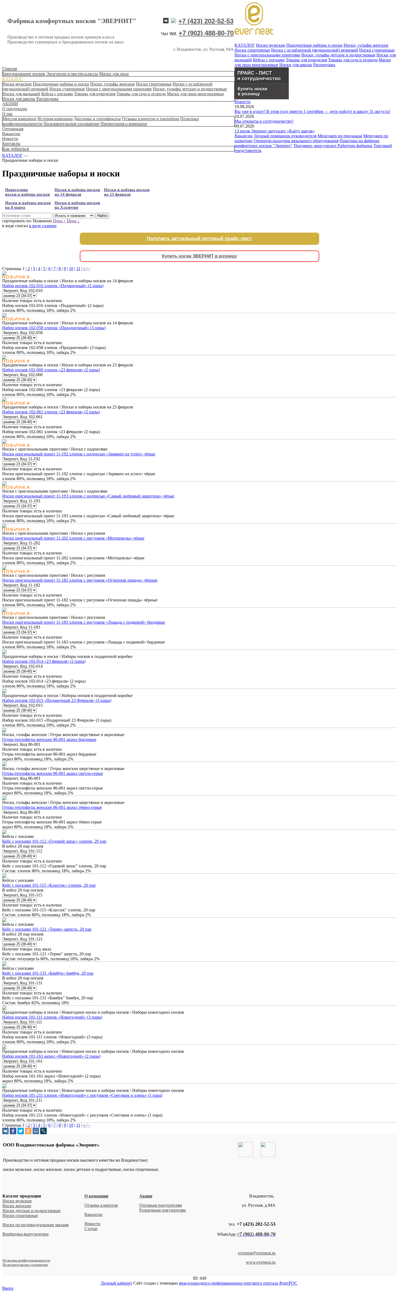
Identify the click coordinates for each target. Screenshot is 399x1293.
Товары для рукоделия (94, 93)
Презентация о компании (123, 123)
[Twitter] (20, 1131)
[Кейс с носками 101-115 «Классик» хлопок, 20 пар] (4, 876)
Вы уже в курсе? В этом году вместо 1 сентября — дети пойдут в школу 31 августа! (312, 111)
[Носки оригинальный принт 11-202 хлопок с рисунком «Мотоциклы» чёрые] (4, 526)
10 (71, 268)
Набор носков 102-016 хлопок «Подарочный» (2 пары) (52, 285)
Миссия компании (19, 118)
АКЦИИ (10, 104)
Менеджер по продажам (340, 136)
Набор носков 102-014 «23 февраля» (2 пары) (44, 661)
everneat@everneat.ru (257, 1253)
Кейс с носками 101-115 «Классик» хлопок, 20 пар (49, 885)
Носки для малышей (21, 93)
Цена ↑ (59, 220)
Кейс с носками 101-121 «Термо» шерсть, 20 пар (46, 929)
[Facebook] (13, 1131)
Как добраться (15, 148)
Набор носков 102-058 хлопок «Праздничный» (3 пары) (54, 327)
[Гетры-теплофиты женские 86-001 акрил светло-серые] (4, 764)
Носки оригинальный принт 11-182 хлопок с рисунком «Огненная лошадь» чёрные (79, 580)
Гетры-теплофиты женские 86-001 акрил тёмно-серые (52, 807)
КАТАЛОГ (12, 79)
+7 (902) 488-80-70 (206, 33)
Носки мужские (17, 84)
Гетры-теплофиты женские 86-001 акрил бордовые (49, 739)
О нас (7, 113)
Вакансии (11, 133)
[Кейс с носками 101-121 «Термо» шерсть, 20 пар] (4, 920)
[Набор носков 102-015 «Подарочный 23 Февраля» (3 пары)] (4, 691)
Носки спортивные (154, 84)
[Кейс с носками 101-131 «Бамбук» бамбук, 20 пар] (4, 964)
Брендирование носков (23, 73)
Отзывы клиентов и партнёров (150, 118)
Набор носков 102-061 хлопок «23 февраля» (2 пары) (51, 412)
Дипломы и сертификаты (97, 118)
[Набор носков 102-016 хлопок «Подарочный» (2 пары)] (4, 274)
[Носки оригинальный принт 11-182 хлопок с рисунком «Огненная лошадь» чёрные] (4, 568)
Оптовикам (12, 128)
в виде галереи (42, 225)
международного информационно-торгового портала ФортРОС (238, 1283)
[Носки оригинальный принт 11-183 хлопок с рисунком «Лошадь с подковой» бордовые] (4, 610)
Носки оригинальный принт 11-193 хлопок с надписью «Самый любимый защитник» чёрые (88, 496)
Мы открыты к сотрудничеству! (264, 121)
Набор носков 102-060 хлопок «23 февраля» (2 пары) (51, 369)
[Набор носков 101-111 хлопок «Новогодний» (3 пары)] (4, 1008)
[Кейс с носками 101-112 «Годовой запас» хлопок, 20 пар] (4, 832)
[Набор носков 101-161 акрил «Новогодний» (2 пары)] (4, 1047)
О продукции (14, 108)
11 (78, 268)
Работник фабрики (355, 145)
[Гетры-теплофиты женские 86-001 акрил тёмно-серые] (4, 798)
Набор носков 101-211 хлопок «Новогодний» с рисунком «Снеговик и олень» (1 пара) (82, 1095)
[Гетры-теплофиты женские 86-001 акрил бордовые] (4, 730)
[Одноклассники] (28, 1131)
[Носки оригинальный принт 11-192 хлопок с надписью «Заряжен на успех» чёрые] (4, 442)
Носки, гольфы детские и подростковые (190, 89)
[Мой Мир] (36, 1131)
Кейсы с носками (57, 93)
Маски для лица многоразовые (195, 93)
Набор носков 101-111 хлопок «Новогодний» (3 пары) (52, 1017)
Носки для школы (18, 98)
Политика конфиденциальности (26, 1260)
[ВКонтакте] (5, 1131)
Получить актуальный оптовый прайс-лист (199, 238)
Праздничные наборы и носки (61, 84)
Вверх (8, 1288)
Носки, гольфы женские (112, 84)
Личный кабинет (116, 1283)
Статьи (90, 1228)
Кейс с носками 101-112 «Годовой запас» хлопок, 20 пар (54, 841)
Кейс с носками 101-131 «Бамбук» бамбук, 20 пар (47, 973)
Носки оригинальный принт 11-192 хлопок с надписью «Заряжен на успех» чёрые (78, 454)
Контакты (11, 143)
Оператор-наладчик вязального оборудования (296, 140)
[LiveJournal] (43, 1131)
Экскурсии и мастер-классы (72, 73)
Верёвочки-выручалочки (25, 1234)
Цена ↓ (73, 220)
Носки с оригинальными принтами (119, 89)
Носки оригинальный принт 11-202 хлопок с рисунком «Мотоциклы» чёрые (73, 538)
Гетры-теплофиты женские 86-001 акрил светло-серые (52, 773)
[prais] (262, 82)
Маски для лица (114, 73)
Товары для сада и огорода (141, 93)
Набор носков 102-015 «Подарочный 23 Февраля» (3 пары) (56, 700)
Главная (9, 68)
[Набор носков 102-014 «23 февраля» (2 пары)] (4, 652)
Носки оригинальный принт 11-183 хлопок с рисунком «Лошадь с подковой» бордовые (83, 622)
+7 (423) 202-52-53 (205, 21)
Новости (10, 138)
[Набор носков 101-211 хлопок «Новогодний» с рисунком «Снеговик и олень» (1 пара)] (4, 1086)
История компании (55, 118)
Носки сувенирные (67, 89)
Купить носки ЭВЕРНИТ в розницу (199, 256)
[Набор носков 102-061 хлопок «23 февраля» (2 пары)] (4, 400)
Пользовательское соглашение (71, 123)
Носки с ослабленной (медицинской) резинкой (314, 50)
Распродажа (47, 98)
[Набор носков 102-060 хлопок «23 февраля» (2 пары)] (4, 358)
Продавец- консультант (316, 145)
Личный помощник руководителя (285, 136)
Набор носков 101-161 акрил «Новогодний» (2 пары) (51, 1056)
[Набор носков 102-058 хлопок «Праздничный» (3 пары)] (4, 316)
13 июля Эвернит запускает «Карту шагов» (275, 131)
